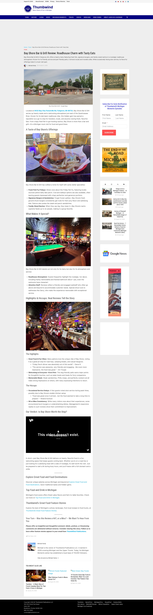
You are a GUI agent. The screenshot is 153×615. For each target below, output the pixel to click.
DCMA (47, 1)
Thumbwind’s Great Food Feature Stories (41, 511)
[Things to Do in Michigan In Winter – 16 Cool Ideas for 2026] (107, 189)
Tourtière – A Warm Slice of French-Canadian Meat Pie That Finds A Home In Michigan (36, 586)
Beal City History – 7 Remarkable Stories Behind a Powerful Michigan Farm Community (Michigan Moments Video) (120, 227)
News (48, 17)
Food (27, 17)
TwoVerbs (80, 602)
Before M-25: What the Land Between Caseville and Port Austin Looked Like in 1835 (120, 201)
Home (25, 47)
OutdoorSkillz (117, 602)
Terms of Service (60, 1)
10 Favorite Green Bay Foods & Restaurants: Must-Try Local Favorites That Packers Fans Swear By (80, 578)
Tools (68, 1)
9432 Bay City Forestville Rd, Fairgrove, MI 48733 (53, 111)
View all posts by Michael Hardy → (48, 558)
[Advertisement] (76, 31)
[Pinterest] (123, 1)
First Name (106, 115)
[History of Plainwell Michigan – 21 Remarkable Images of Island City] (107, 212)
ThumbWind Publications (76, 531)
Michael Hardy (32, 65)
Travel (71, 17)
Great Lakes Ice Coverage (113, 17)
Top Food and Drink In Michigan (47, 498)
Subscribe (109, 133)
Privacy (52, 1)
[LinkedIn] (128, 1)
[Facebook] (116, 1)
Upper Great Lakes (117, 604)
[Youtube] (118, 1)
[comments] (118, 184)
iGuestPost (108, 602)
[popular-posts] (105, 184)
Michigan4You (98, 602)
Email (104, 123)
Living (41, 17)
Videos (78, 17)
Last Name (119, 115)
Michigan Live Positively (85, 606)
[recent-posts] (111, 184)
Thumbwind (43, 7)
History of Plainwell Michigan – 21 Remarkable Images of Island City (120, 214)
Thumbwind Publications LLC (44, 602)
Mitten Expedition (104, 604)
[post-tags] (124, 184)
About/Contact (40, 1)
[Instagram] (126, 1)
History (34, 17)
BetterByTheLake (91, 604)
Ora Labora (81, 604)
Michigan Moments (59, 17)
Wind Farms (97, 17)
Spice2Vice (88, 602)
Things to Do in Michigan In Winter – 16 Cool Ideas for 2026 (120, 190)
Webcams (87, 17)
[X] (121, 1)
